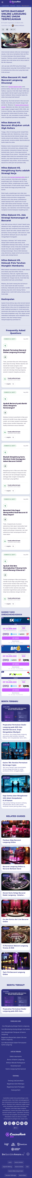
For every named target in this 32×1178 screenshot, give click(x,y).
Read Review (15, 641)
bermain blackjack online (17, 177)
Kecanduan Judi (16, 1066)
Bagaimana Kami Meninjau (15, 1084)
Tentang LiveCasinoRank (16, 1081)
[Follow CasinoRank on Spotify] (22, 1123)
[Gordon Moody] (15, 1149)
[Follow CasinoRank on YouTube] (17, 1123)
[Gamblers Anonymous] (13, 1144)
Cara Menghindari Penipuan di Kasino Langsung (13, 1033)
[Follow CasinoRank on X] (13, 1123)
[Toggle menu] (2, 2)
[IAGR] (6, 1144)
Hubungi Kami (15, 1090)
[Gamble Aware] (13, 1154)
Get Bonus (15, 638)
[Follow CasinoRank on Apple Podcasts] (26, 1123)
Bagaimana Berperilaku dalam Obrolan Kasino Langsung (14, 1038)
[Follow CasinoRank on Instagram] (9, 1123)
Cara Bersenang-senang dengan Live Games (15, 1029)
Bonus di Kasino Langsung (15, 1060)
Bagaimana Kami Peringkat (15, 1087)
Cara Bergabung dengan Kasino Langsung (15, 1026)
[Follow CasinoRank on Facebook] (5, 1123)
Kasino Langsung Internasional (16, 1069)
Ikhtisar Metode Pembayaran (15, 1063)
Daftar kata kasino (16, 1056)
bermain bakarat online (15, 86)
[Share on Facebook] (7, 29)
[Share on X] (3, 29)
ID (14, 1128)
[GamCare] (22, 1144)
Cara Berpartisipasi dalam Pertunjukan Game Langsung (13, 1044)
